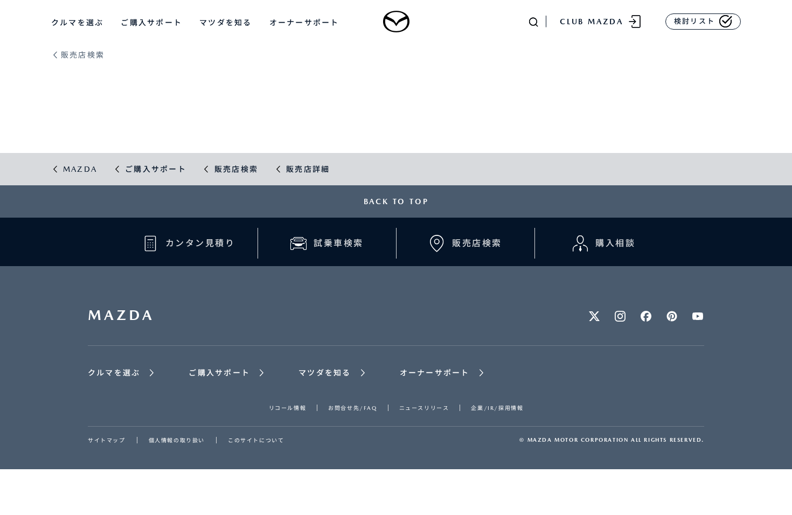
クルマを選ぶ (77, 22)
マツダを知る (225, 22)
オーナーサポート (304, 22)
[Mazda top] (396, 21)
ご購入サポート (151, 22)
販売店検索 (83, 55)
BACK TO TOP (396, 201)
